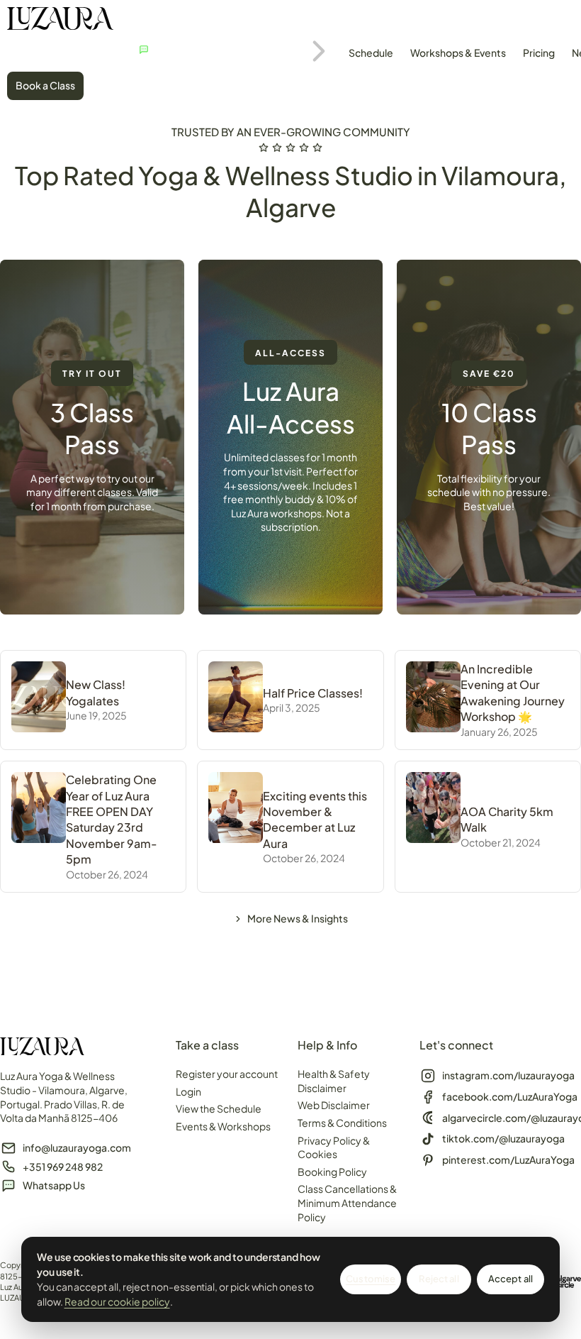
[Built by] (563, 1281)
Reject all (438, 1278)
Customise (370, 1278)
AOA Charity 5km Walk (507, 819)
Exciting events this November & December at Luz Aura (315, 819)
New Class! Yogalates (95, 692)
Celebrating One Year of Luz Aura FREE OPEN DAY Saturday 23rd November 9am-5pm (111, 819)
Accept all (510, 1278)
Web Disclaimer (334, 1104)
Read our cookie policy (117, 1301)
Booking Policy (332, 1171)
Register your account (227, 1073)
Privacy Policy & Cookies (334, 1147)
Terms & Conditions (342, 1122)
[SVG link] (60, 20)
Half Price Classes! (313, 692)
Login (188, 1091)
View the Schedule (218, 1108)
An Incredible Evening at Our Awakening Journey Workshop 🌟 (513, 692)
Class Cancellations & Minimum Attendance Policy (347, 1202)
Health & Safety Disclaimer (334, 1080)
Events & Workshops (223, 1126)
